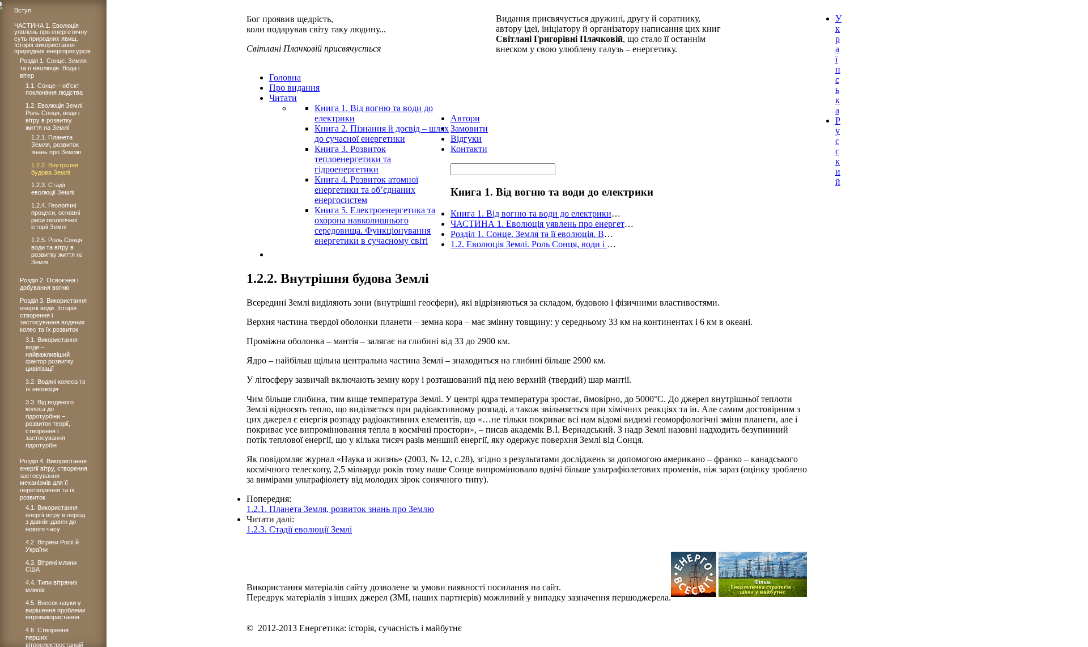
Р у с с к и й (837, 151)
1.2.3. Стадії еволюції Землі (299, 529)
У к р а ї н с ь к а (838, 64)
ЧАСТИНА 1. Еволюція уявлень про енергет (537, 224)
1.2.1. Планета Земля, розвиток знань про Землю (340, 509)
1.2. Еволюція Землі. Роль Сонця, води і (528, 244)
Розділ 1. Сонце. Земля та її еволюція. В (527, 234)
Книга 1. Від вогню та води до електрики (530, 213)
